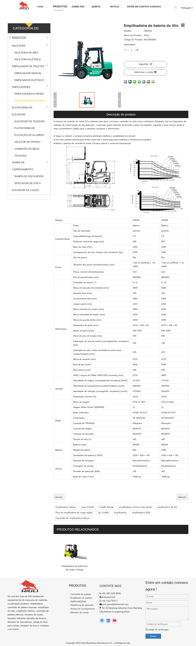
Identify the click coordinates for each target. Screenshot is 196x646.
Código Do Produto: (133, 39)
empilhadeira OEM (141, 512)
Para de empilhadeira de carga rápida (74, 512)
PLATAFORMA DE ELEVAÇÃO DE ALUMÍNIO (29, 131)
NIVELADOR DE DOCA (27, 183)
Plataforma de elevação (81, 605)
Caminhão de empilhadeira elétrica (72, 518)
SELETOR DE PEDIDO (27, 142)
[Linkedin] (108, 620)
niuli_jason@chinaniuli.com (115, 604)
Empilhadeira (120, 512)
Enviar (153, 636)
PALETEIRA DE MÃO (26, 52)
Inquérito (143, 64)
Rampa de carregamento (82, 608)
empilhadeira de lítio (167, 507)
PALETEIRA (19, 45)
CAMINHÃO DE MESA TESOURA (26, 152)
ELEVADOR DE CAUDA (25, 190)
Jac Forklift (103, 512)
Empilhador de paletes (81, 598)
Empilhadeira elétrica (66, 507)
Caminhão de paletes (80, 594)
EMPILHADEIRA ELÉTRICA (30, 100)
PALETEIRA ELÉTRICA (27, 59)
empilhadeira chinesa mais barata (135, 507)
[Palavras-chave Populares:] (175, 7)
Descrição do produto (121, 114)
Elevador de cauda (79, 612)
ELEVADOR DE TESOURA (29, 121)
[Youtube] (114, 620)
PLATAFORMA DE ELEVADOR (22, 111)
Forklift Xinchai (106, 507)
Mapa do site (123, 643)
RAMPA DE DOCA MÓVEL (29, 176)
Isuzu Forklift (87, 507)
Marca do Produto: (133, 35)
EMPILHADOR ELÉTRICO (29, 80)
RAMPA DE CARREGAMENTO (22, 166)
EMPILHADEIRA (21, 87)
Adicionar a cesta (143, 72)
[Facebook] (102, 620)
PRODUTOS (19, 37)
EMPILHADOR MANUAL (28, 73)
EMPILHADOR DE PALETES (28, 66)
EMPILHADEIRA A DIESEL (29, 94)
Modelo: (128, 31)
